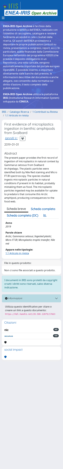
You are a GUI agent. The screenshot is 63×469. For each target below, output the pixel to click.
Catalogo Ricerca (19, 111)
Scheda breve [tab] (16, 209)
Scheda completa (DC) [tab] (22, 215)
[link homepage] (11, 5)
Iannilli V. (11, 138)
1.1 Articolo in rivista (17, 115)
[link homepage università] (31, 12)
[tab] (45, 215)
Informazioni (14, 298)
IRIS (4, 111)
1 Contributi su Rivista (45, 111)
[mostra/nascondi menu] (3, 17)
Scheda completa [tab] (43, 209)
